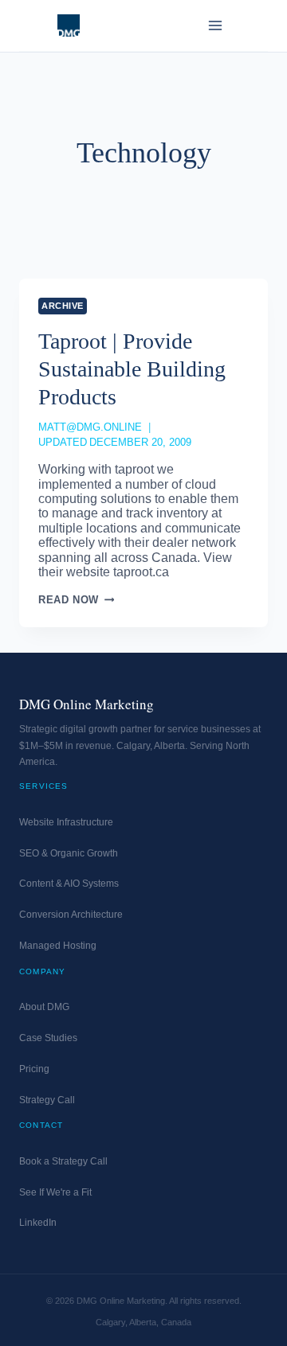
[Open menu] (215, 25)
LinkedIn (38, 1222)
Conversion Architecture (71, 914)
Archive (62, 305)
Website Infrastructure (66, 822)
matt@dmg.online (90, 427)
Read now (76, 600)
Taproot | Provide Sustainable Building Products (132, 369)
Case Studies (48, 1038)
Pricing (34, 1069)
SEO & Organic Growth (68, 853)
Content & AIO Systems (69, 883)
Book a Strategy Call (63, 1161)
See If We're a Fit (55, 1192)
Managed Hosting (57, 945)
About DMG (44, 1006)
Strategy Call (47, 1100)
